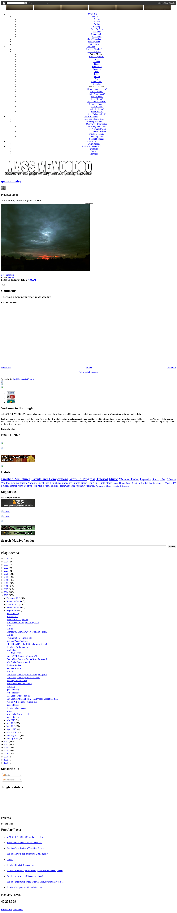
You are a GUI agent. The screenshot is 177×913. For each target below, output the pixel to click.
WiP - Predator (13, 693)
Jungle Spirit (131, 483)
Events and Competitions (50, 479)
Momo (97, 76)
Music (113, 479)
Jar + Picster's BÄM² (97, 131)
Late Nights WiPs (14, 653)
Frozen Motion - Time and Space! (21, 638)
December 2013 (13, 598)
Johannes (97, 69)
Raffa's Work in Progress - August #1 (23, 622)
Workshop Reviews (94, 121)
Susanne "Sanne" (96, 104)
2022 (6, 568)
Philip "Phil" (96, 81)
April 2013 (11, 729)
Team (62, 486)
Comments (10, 780)
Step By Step (97, 29)
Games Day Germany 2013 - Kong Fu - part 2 (27, 659)
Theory (97, 19)
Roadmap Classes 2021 (94, 119)
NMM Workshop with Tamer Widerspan (24, 842)
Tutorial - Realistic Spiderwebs (20, 865)
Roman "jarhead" (96, 56)
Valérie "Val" (97, 106)
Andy (96, 59)
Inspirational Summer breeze (19, 683)
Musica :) (11, 686)
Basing (97, 24)
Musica (41, 486)
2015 (6, 589)
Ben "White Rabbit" (97, 114)
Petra (97, 79)
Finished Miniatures (15, 479)
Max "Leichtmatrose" (96, 101)
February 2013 (13, 735)
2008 (6, 753)
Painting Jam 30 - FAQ (17, 680)
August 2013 (12, 610)
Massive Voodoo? (94, 49)
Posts (7, 775)
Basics (97, 21)
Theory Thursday (113, 486)
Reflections (124, 486)
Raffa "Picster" (96, 91)
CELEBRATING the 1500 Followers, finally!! (27, 644)
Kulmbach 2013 (14, 668)
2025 (6, 558)
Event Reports (94, 144)
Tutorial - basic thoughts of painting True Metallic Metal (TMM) (35, 870)
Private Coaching (96, 134)
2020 (6, 574)
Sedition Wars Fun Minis (17, 641)
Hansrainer (97, 66)
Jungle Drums (119, 483)
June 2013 (11, 723)
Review (141, 483)
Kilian (97, 74)
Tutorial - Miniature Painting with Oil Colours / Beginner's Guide (35, 882)
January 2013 (12, 738)
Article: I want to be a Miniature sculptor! (25, 876)
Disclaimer (18, 909)
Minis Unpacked (94, 39)
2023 (6, 565)
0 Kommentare (7, 275)
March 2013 (12, 732)
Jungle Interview (52, 486)
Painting (96, 26)
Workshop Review (129, 479)
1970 (6, 763)
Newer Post (6, 367)
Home (89, 367)
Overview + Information (96, 124)
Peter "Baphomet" (97, 94)
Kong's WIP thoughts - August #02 (22, 656)
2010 (6, 747)
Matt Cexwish (97, 111)
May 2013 (11, 726)
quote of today (11, 181)
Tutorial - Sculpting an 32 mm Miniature (24, 887)
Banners (94, 154)
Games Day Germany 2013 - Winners (23, 677)
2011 (6, 744)
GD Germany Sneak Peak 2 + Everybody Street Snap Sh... (32, 699)
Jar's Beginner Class (97, 126)
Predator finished (14, 665)
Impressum (6, 909)
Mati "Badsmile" (96, 109)
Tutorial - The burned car (17, 647)
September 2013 (13, 607)
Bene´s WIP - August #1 (17, 619)
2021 (6, 571)
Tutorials (94, 17)
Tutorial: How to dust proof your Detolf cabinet (27, 854)
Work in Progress (82, 479)
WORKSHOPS (91, 116)
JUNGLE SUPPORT (91, 146)
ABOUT (91, 46)
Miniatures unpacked (61, 482)
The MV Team (94, 51)
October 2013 (12, 604)
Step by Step (159, 479)
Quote (102, 482)
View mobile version (89, 372)
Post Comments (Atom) (23, 379)
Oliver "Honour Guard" (96, 89)
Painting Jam (151, 483)
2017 (6, 583)
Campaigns (70, 486)
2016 (6, 586)
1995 (6, 760)
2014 (6, 592)
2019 (6, 577)
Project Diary (89, 486)
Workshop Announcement (30, 482)
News (109, 482)
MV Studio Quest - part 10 (18, 714)
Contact (94, 151)
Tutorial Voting (16, 486)
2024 (6, 562)
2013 (6, 595)
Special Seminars (96, 139)
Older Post (171, 367)
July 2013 (11, 720)
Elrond (10, 626)
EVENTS (91, 141)
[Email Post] (3, 285)
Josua (96, 71)
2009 (6, 750)
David (97, 64)
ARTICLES (91, 14)
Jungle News (80, 482)
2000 (6, 757)
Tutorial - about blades (16, 708)
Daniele (96, 61)
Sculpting (97, 31)
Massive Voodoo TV (166, 483)
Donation (94, 149)
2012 (6, 741)
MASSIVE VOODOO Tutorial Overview (25, 837)
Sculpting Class (97, 136)
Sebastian (97, 84)
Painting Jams (94, 41)
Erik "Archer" (97, 96)
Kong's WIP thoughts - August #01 (22, 702)
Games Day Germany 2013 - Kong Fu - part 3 (27, 632)
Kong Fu (93, 482)
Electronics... (12, 616)
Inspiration (96, 36)
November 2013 (13, 601)
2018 (6, 580)
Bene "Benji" (97, 99)
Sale (47, 482)
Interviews (94, 44)
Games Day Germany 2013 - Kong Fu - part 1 (27, 674)
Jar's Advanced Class (97, 129)
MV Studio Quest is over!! (18, 662)
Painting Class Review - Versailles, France (25, 848)
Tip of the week (30, 486)
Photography (96, 34)
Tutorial (102, 479)
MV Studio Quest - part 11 (18, 696)
